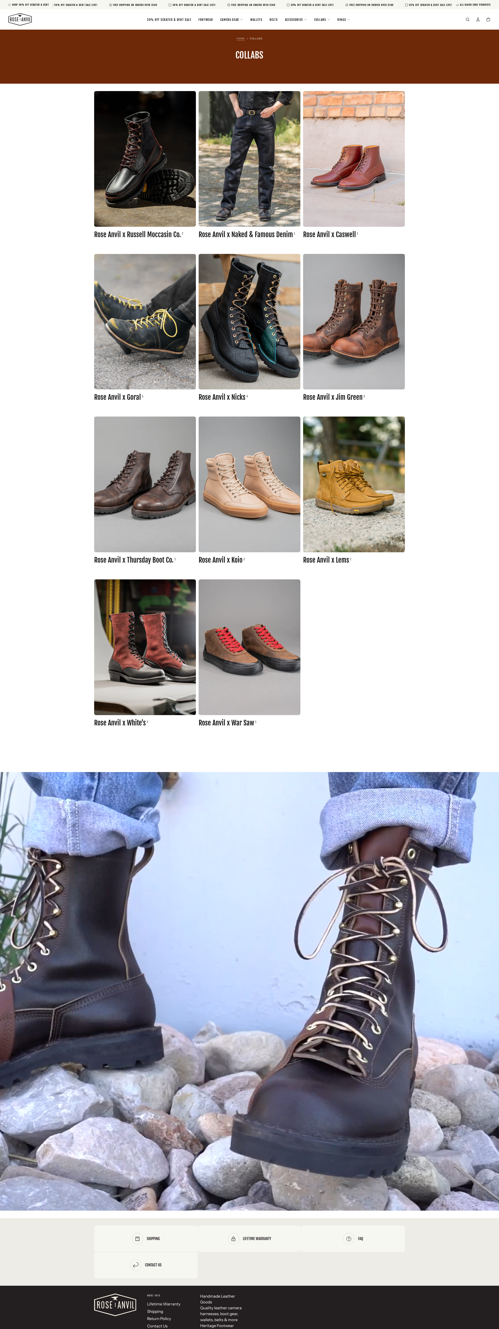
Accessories (294, 20)
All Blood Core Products (475, 4)
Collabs (320, 20)
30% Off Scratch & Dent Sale (169, 20)
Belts (274, 20)
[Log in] (478, 20)
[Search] (467, 20)
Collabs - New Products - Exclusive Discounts (249, 975)
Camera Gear (229, 20)
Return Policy (159, 1318)
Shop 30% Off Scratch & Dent (30, 4)
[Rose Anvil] (115, 1305)
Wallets (256, 20)
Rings (341, 20)
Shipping (155, 1311)
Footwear (205, 20)
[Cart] (488, 20)
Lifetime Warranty (163, 1304)
